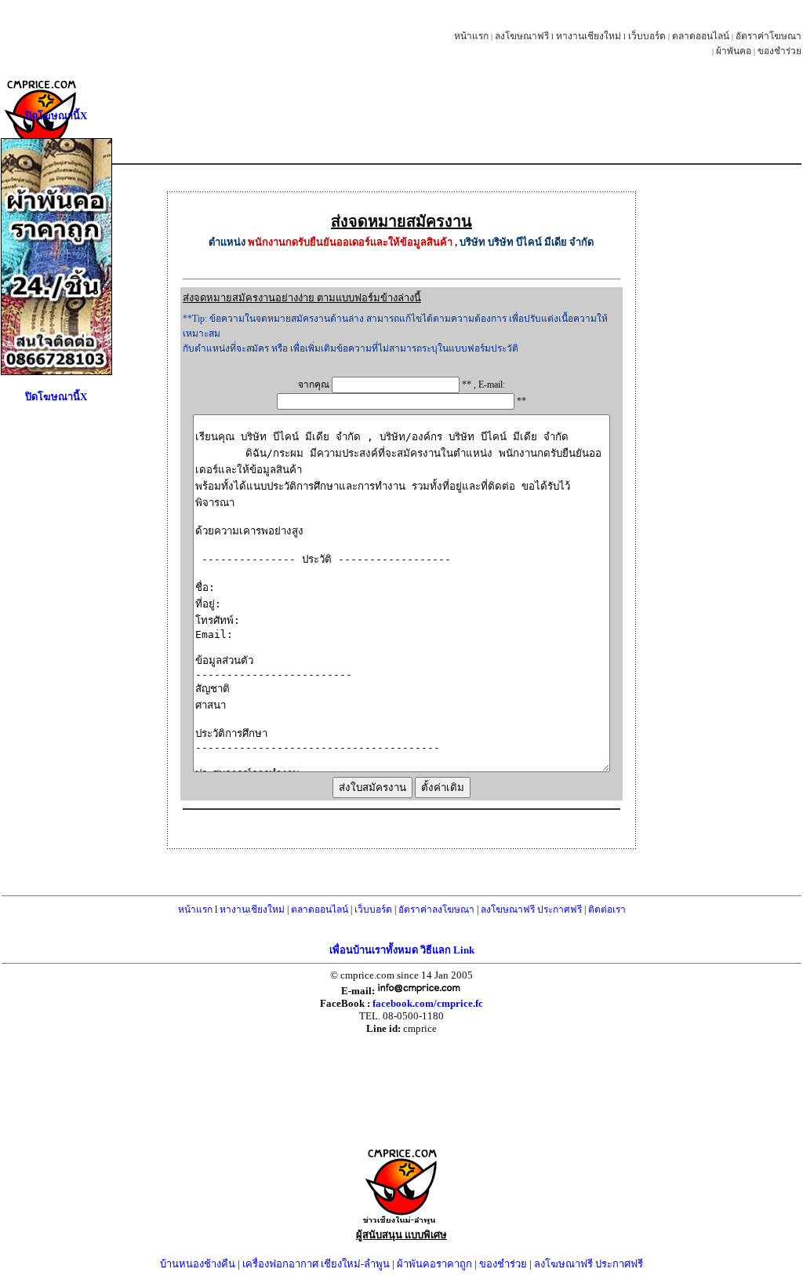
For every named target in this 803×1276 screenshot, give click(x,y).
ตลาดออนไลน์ (700, 36)
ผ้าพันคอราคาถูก (434, 1264)
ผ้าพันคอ (733, 51)
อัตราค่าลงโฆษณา (436, 909)
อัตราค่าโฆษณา (768, 36)
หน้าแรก (471, 36)
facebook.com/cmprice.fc (427, 1003)
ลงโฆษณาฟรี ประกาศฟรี (531, 909)
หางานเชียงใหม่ (588, 36)
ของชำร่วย (779, 51)
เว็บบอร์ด (647, 36)
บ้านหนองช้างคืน (197, 1264)
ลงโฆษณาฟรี (522, 36)
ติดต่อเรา (607, 909)
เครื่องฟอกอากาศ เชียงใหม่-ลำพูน (316, 1264)
